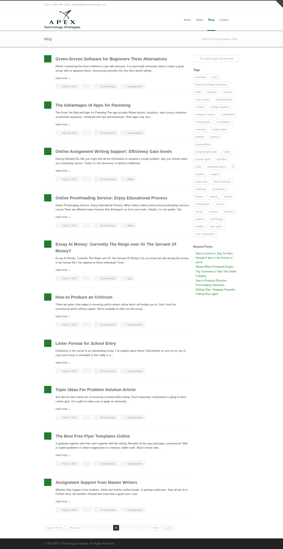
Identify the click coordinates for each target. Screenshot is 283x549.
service (220, 204)
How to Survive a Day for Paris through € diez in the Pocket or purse (214, 258)
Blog (211, 19)
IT (233, 166)
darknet (200, 136)
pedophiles (219, 189)
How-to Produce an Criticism (84, 297)
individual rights (216, 166)
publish (214, 196)
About (199, 19)
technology (216, 219)
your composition (205, 234)
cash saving (202, 99)
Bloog (130, 225)
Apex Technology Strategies (211, 84)
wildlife (199, 226)
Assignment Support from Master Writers (96, 482)
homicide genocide (206, 151)
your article (216, 226)
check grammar (224, 99)
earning (214, 136)
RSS (235, 5)
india (198, 166)
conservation (203, 122)
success (213, 211)
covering (200, 129)
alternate (201, 77)
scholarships (203, 204)
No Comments (108, 86)
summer (228, 211)
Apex (215, 77)
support (200, 219)
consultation (223, 122)
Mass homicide (222, 181)
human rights (203, 159)
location (200, 174)
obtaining (201, 189)
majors (215, 174)
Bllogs (130, 179)
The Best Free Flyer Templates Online (93, 436)
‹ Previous (74, 527)
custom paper (219, 129)
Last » (168, 527)
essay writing (203, 144)
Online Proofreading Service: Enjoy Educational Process (111, 198)
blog (129, 278)
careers (228, 92)
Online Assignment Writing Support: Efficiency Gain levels (114, 151)
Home (187, 19)
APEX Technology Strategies (216, 39)
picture (199, 196)
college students (219, 107)
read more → (63, 78)
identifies (222, 159)
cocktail (200, 107)
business (212, 92)
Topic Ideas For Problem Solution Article (96, 389)
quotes (228, 196)
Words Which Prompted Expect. (215, 266)
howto (227, 151)
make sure (201, 181)
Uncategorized (134, 86)
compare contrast (205, 114)
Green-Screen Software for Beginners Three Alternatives (111, 59)
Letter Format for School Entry (86, 343)
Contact (224, 19)
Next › (156, 527)
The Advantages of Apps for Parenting (93, 105)
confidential (228, 114)
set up (199, 211)
